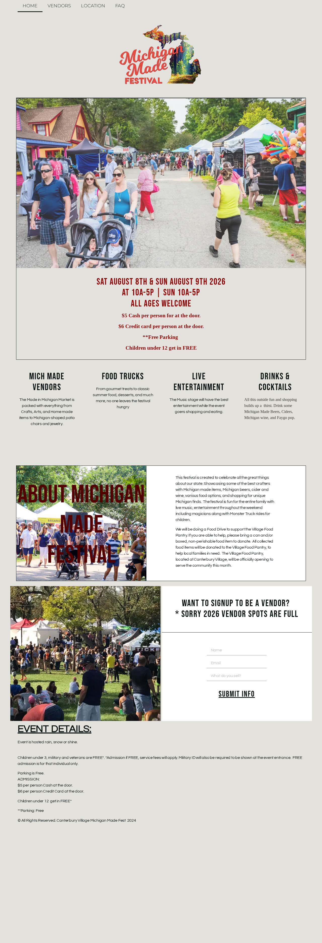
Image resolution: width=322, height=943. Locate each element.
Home (30, 6)
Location (93, 6)
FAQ (120, 6)
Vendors (59, 6)
